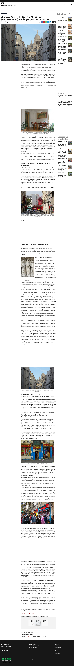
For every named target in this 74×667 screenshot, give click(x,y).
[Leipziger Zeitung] (9, 5)
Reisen (6, 13)
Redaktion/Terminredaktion (34, 645)
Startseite (12, 8)
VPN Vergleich (58, 645)
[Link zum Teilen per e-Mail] (53, 22)
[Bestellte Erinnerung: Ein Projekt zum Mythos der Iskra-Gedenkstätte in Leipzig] (69, 32)
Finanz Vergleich (58, 647)
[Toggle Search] (71, 5)
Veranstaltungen (48, 8)
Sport (42, 8)
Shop (56, 650)
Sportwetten (57, 648)
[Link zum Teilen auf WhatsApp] (46, 22)
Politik (16, 8)
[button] (18, 8)
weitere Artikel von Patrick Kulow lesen (29, 613)
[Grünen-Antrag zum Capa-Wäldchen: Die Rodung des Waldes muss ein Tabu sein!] (69, 174)
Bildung (37, 8)
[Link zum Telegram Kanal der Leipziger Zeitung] (69, 5)
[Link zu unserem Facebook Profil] (67, 5)
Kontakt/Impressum (33, 644)
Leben (28, 8)
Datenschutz (57, 653)
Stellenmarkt (57, 644)
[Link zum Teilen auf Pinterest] (44, 22)
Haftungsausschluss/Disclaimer (61, 652)
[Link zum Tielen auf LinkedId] (50, 22)
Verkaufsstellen (32, 648)
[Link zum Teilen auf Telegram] (48, 22)
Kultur (32, 8)
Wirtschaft (22, 8)
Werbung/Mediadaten (33, 647)
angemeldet (28, 636)
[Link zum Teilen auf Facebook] (42, 22)
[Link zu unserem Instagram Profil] (65, 5)
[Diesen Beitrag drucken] (55, 22)
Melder (55, 8)
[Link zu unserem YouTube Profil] (63, 5)
